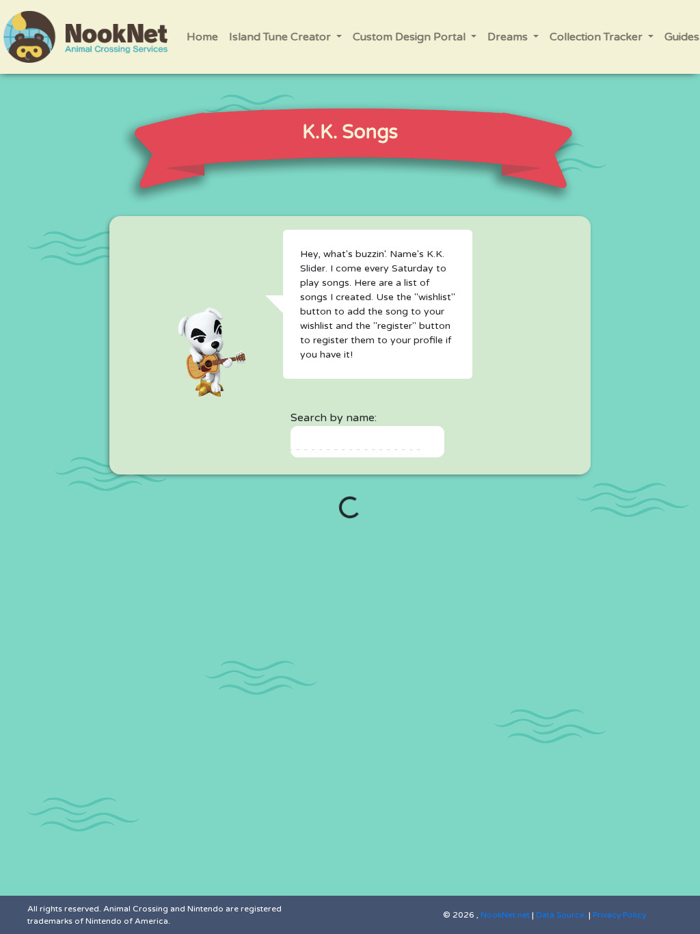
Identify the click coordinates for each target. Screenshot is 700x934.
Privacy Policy (619, 915)
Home (202, 37)
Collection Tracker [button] (597, 37)
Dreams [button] (508, 37)
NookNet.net (505, 915)
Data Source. (561, 915)
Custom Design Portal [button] (410, 37)
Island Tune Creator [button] (281, 37)
